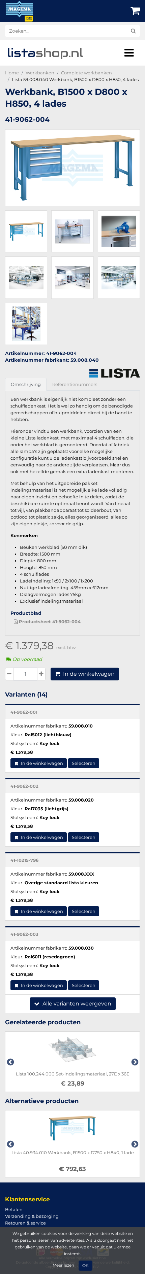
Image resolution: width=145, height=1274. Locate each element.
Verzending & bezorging (32, 1216)
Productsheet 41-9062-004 (49, 621)
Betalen (14, 1209)
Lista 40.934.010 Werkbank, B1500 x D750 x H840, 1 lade (72, 1152)
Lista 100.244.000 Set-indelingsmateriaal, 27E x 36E (72, 1073)
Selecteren (83, 763)
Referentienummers (74, 384)
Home (12, 72)
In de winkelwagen (88, 674)
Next (134, 1061)
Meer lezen (63, 1265)
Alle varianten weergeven (76, 1003)
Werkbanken (40, 72)
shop (45, 53)
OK (85, 1265)
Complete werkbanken (86, 72)
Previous (9, 1061)
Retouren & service (25, 1223)
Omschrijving (26, 384)
